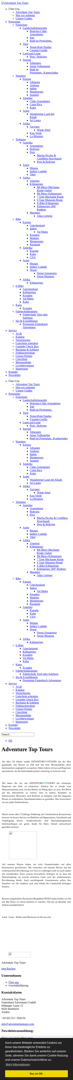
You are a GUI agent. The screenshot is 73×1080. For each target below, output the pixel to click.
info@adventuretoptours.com (17, 1024)
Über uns (14, 982)
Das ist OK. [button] (36, 1073)
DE (10, 740)
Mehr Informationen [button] (18, 1064)
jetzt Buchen (8, 968)
